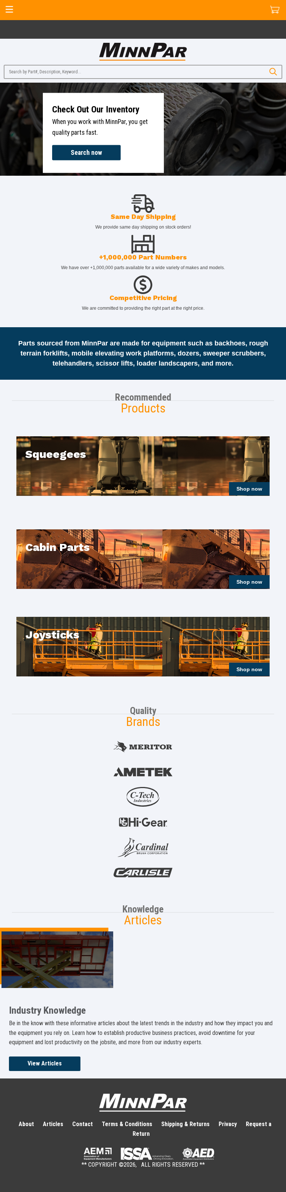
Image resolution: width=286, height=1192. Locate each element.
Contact (82, 1124)
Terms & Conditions (127, 1124)
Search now (86, 152)
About (26, 1124)
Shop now (249, 489)
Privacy (228, 1124)
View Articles (45, 1063)
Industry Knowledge (47, 1010)
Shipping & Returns (185, 1124)
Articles (53, 1124)
